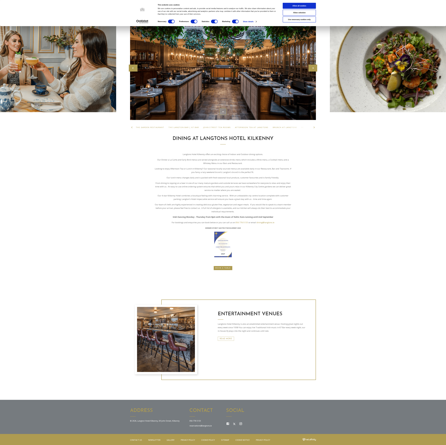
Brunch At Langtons (285, 127)
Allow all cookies (299, 6)
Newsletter (154, 440)
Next (314, 127)
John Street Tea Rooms (217, 127)
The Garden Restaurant (150, 127)
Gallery (170, 440)
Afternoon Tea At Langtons (251, 127)
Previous (132, 127)
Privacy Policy (188, 440)
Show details (248, 22)
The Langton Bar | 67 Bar (183, 127)
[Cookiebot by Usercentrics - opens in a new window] (142, 21)
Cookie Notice (242, 440)
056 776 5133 (241, 222)
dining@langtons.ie (265, 222)
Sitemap (225, 440)
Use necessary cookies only (299, 19)
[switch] (194, 21)
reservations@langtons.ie (200, 425)
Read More (226, 339)
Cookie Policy (208, 440)
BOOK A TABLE (223, 268)
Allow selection (299, 13)
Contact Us (136, 440)
